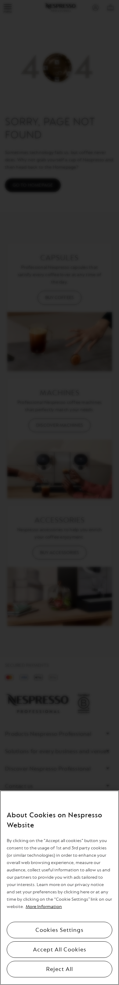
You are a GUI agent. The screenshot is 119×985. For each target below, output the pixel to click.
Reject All (59, 969)
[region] (59, 887)
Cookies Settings (59, 930)
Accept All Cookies (59, 949)
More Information (44, 907)
